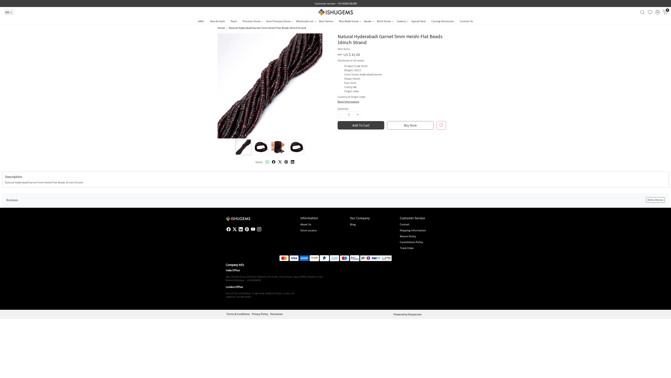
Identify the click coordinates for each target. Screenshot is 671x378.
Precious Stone (252, 21)
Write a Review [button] (655, 199)
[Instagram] (259, 229)
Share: (259, 162)
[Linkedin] (241, 229)
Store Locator (308, 230)
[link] (642, 12)
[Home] (335, 12)
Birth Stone (384, 21)
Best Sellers (326, 21)
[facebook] (273, 162)
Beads (367, 21)
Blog (353, 224)
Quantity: (343, 108)
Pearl (233, 21)
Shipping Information (413, 230)
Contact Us (466, 21)
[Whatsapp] (267, 162)
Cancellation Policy (411, 242)
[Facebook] (228, 229)
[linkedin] (292, 162)
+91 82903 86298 (347, 3)
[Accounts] (657, 12)
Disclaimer (276, 314)
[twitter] (280, 162)
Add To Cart (361, 125)
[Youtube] (253, 229)
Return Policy (408, 236)
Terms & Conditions (238, 314)
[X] (234, 229)
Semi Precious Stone (278, 21)
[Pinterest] (247, 229)
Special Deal (418, 21)
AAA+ (201, 21)
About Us (305, 224)
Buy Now (410, 125)
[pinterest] (286, 162)
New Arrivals (217, 21)
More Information (348, 101)
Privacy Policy (260, 314)
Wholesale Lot (304, 21)
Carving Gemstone (442, 21)
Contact (405, 224)
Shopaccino (415, 314)
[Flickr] (263, 231)
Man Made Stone (349, 21)
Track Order (407, 248)
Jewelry (401, 21)
